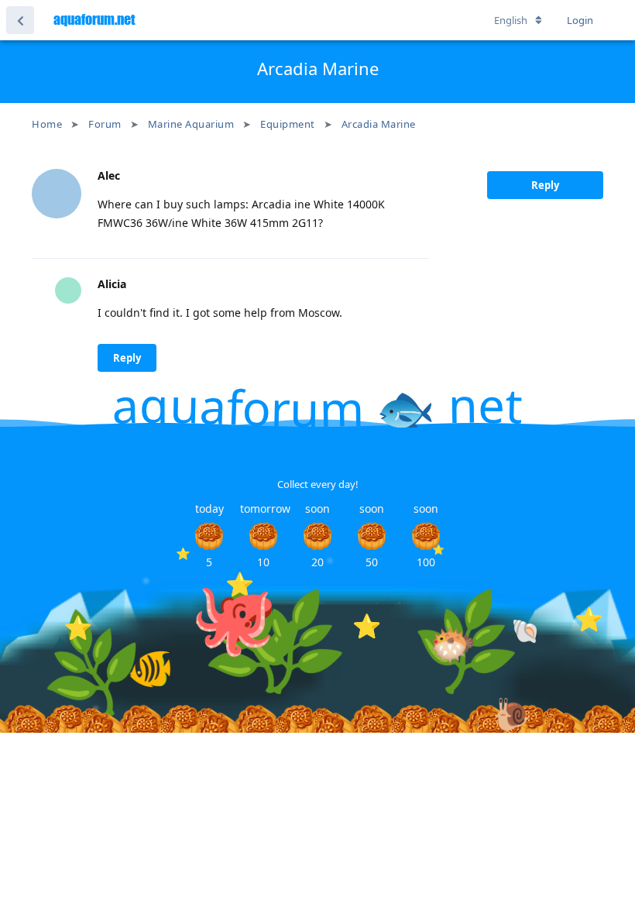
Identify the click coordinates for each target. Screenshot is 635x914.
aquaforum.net (94, 19)
